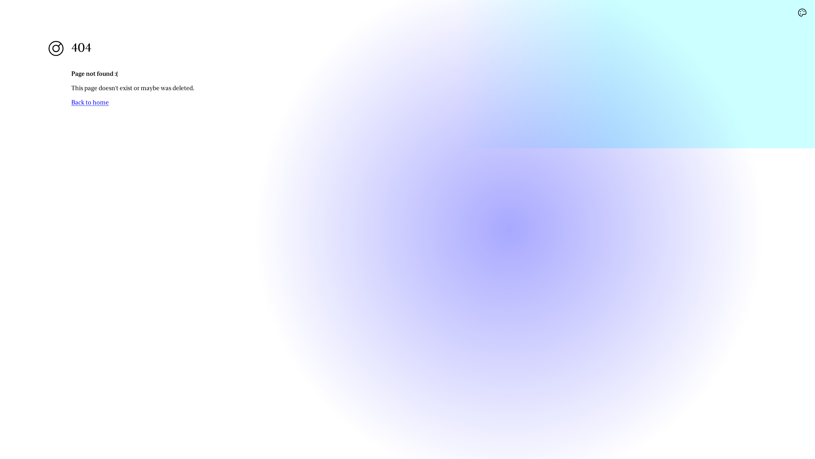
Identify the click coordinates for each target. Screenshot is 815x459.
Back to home (90, 102)
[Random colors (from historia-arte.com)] (802, 12)
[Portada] (56, 48)
